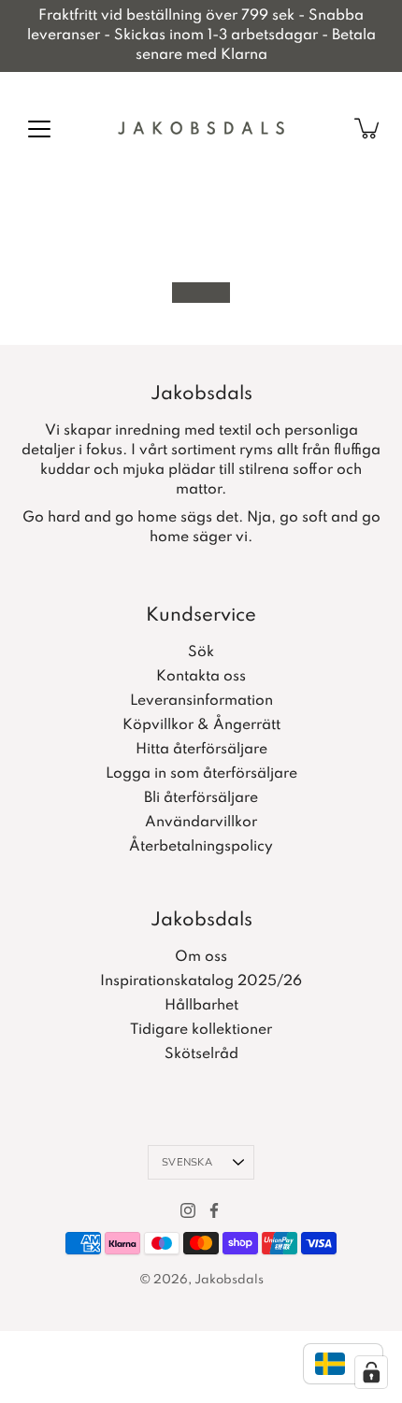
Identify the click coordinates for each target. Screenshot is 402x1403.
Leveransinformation (201, 701)
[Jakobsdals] (201, 128)
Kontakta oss (201, 676)
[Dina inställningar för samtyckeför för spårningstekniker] (371, 1372)
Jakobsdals (229, 1280)
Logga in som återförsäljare (201, 773)
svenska (187, 1162)
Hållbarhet (201, 1005)
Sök (201, 652)
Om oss (201, 957)
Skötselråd (201, 1054)
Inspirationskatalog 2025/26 (201, 981)
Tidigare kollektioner (201, 1030)
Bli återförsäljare (201, 798)
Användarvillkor (201, 822)
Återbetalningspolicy (201, 846)
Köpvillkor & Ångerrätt (201, 725)
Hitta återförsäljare (201, 749)
